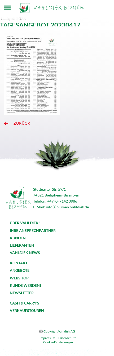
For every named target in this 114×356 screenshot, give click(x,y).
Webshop (19, 278)
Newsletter (22, 293)
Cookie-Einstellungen (58, 342)
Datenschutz (67, 338)
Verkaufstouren (27, 310)
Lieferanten (22, 245)
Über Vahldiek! (25, 223)
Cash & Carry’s (24, 303)
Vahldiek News (25, 252)
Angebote (19, 270)
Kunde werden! (25, 285)
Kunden (18, 238)
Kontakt (19, 263)
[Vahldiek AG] (51, 8)
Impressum (47, 338)
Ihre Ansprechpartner (33, 230)
